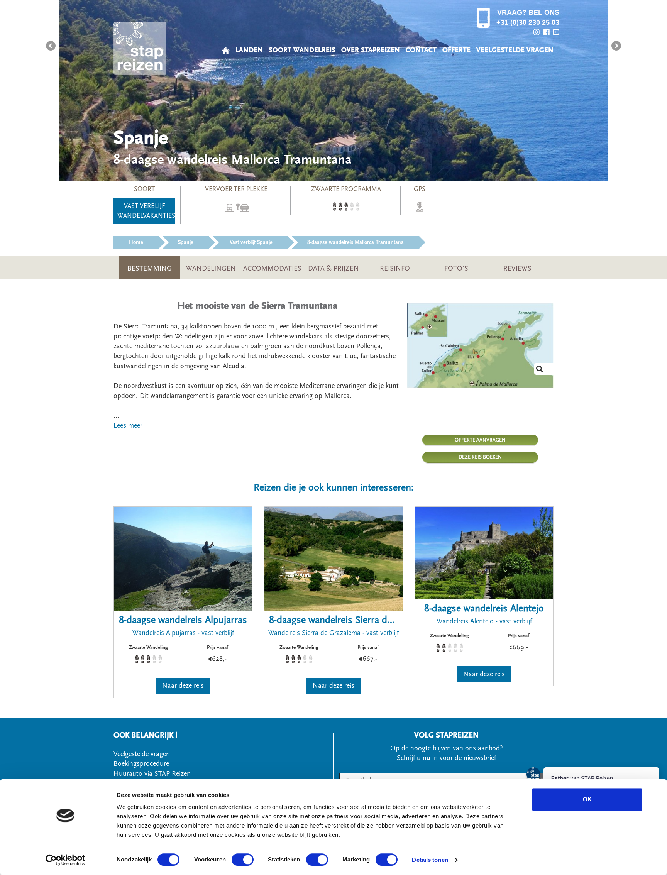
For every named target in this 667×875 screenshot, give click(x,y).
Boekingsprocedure (141, 764)
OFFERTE (456, 50)
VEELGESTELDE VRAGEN (515, 50)
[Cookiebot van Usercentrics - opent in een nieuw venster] (65, 860)
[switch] (243, 859)
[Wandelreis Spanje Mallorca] (480, 345)
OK (587, 799)
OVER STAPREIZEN (370, 50)
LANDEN (249, 50)
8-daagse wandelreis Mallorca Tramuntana (355, 242)
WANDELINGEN (211, 268)
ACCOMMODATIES (272, 268)
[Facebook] (546, 32)
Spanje (185, 242)
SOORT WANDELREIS (302, 50)
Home (136, 242)
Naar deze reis (183, 686)
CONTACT (421, 50)
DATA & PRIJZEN (333, 268)
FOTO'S (456, 268)
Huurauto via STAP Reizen (152, 774)
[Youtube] (556, 32)
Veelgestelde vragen (141, 754)
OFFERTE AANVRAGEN (480, 440)
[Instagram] (536, 32)
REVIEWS (517, 268)
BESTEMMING (149, 268)
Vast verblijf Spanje (250, 242)
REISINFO (395, 268)
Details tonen (430, 859)
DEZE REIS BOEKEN (480, 457)
